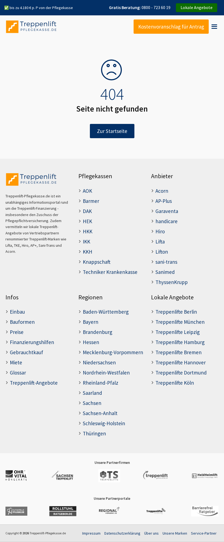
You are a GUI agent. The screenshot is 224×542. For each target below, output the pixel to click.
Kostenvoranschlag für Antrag (171, 26)
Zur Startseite (112, 131)
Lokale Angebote (197, 7)
